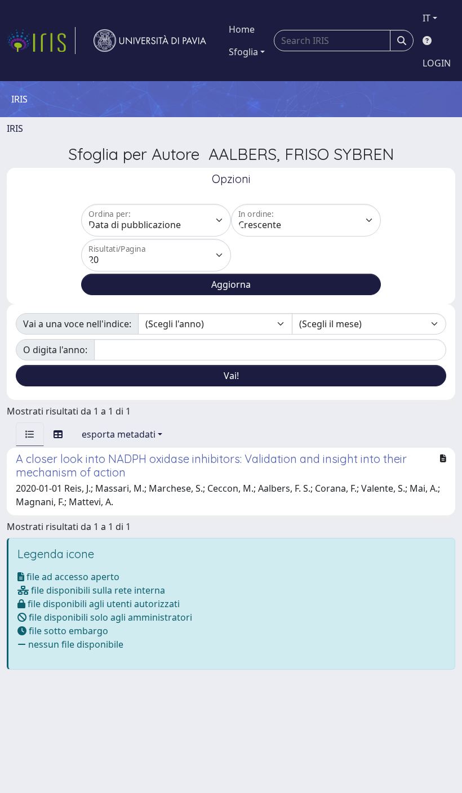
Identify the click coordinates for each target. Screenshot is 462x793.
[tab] (30, 434)
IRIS (15, 128)
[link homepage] (41, 40)
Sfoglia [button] (243, 52)
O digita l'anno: (55, 350)
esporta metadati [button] (119, 434)
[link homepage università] (150, 40)
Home (242, 29)
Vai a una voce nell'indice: (77, 324)
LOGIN (437, 63)
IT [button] (426, 18)
